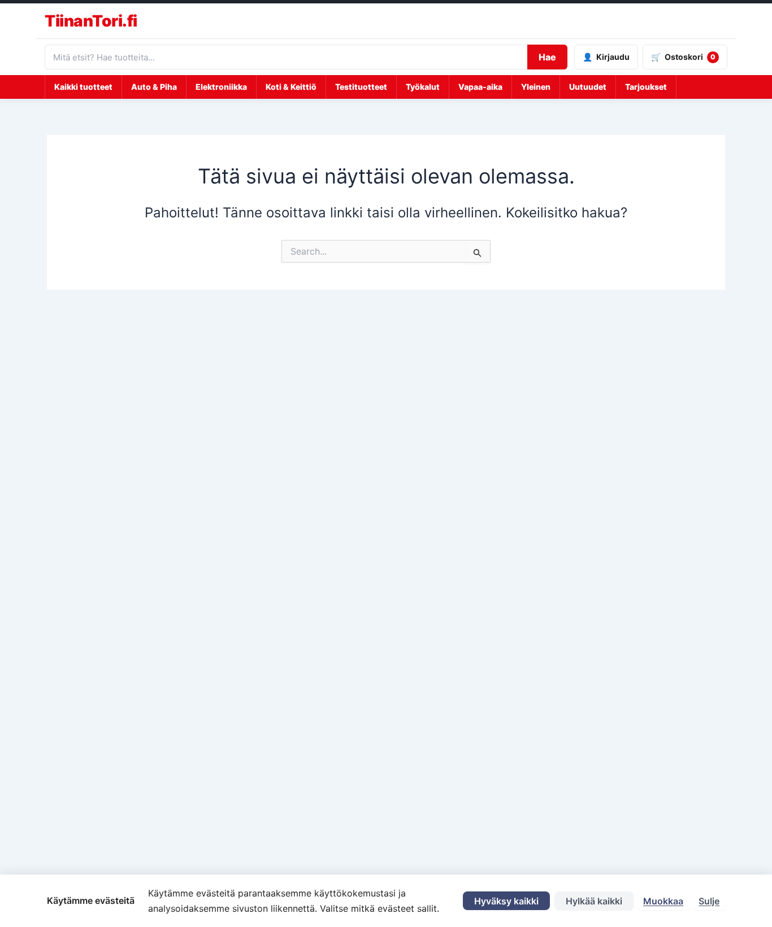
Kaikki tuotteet (83, 86)
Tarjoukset (646, 86)
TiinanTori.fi (91, 21)
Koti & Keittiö (291, 86)
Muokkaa (663, 901)
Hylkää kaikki (594, 901)
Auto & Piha (154, 86)
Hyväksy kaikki (506, 901)
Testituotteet (361, 86)
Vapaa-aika (480, 86)
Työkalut (423, 86)
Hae (547, 57)
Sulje (709, 901)
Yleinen (535, 86)
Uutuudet (587, 86)
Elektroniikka (221, 86)
